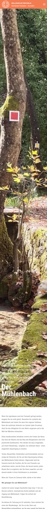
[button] (44, 4)
